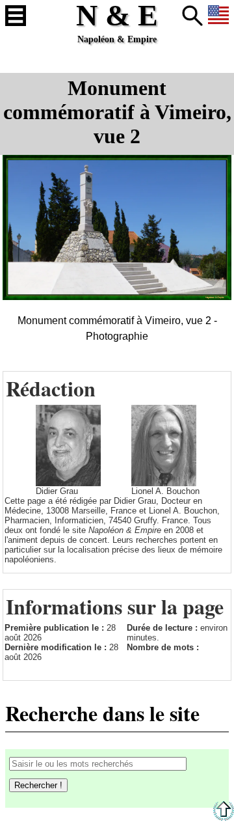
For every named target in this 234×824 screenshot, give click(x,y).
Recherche (192, 15)
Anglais (218, 15)
